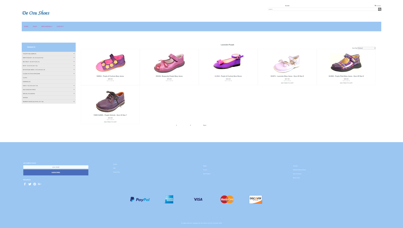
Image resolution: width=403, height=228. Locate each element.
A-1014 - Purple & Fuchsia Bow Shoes (228, 76)
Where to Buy (296, 177)
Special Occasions (29, 93)
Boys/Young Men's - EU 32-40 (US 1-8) (34, 69)
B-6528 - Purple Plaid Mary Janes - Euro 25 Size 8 (346, 76)
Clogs (25, 77)
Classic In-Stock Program (31, 73)
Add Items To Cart (287, 83)
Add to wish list (110, 80)
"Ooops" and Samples (29, 53)
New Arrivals (46, 26)
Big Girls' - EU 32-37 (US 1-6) (31, 61)
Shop (35, 26)
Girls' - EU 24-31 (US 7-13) (30, 85)
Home (26, 26)
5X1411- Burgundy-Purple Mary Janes (169, 76)
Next (204, 125)
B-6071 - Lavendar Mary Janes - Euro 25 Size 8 (287, 76)
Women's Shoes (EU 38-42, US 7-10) (33, 101)
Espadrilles (26, 81)
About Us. (295, 165)
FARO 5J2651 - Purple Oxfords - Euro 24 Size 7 (110, 115)
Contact (60, 26)
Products (31, 47)
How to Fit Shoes (297, 173)
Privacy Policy (116, 172)
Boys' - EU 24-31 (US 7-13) (30, 65)
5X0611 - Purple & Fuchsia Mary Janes (110, 76)
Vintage (25, 97)
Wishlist (205, 165)
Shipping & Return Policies (299, 169)
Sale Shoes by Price (29, 89)
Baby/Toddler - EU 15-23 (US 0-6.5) (33, 57)
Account (287, 5)
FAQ (114, 168)
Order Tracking (206, 173)
